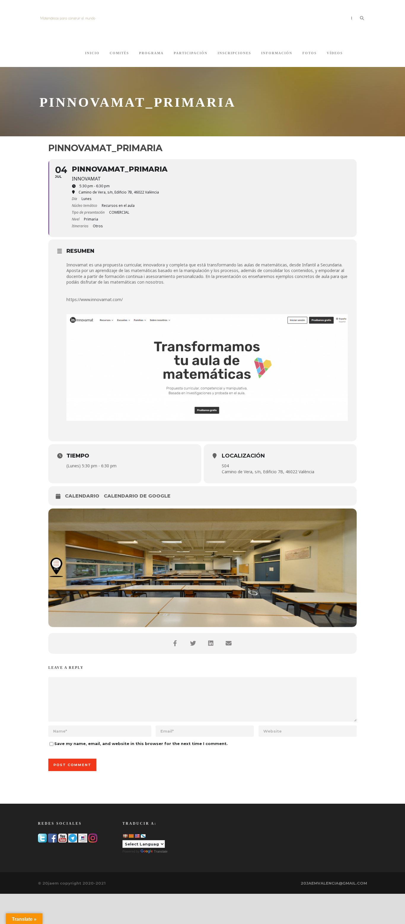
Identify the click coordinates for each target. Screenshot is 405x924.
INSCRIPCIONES (234, 53)
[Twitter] (42, 837)
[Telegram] (72, 837)
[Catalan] (131, 836)
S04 (225, 466)
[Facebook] (52, 837)
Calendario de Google (137, 496)
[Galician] (143, 836)
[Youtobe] (62, 837)
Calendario (82, 496)
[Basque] (125, 836)
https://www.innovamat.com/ (94, 299)
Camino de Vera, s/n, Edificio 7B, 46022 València (268, 471)
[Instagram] (92, 837)
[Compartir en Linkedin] (211, 643)
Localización (243, 456)
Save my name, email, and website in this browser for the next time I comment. (141, 743)
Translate (161, 851)
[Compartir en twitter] (193, 643)
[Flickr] (82, 837)
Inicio (92, 53)
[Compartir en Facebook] (175, 643)
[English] (137, 836)
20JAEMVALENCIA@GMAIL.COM (334, 883)
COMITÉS (119, 53)
